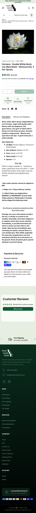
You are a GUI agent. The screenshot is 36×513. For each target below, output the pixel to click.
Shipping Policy (7, 457)
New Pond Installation (9, 420)
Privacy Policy (6, 450)
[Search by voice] (31, 15)
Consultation (6, 427)
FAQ (3, 443)
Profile (4, 479)
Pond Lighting (6, 402)
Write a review (18, 309)
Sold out (24, 91)
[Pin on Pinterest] (16, 109)
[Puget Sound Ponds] (18, 353)
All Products (6, 395)
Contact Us (5, 447)
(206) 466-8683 (12, 370)
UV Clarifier (5, 408)
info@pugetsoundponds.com (16, 375)
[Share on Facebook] (12, 109)
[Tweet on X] (8, 109)
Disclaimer (5, 464)
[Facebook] (4, 381)
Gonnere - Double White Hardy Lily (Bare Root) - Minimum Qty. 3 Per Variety (18, 21)
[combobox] (18, 15)
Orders (4, 476)
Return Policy (6, 460)
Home (3, 19)
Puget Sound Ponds (8, 61)
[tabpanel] (18, 184)
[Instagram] (9, 381)
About (4, 440)
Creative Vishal (23, 507)
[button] (33, 8)
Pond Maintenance (8, 424)
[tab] (6, 117)
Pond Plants (6, 405)
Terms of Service (7, 453)
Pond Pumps (6, 398)
